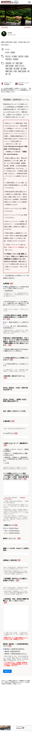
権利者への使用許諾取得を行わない (15, 654)
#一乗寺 (14, 56)
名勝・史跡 (19, 63)
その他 (6, 463)
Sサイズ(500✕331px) (11, 528)
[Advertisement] (16, 705)
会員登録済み (8, 290)
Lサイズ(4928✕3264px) (12, 533)
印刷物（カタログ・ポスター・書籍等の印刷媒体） (16, 450)
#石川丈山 (8, 59)
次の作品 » (27, 27)
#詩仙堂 (15, 59)
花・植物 (23, 68)
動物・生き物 (22, 71)
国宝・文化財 (9, 66)
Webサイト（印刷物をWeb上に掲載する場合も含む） (15, 454)
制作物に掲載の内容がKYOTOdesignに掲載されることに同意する (15, 350)
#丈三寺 (21, 56)
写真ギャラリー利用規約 (16, 247)
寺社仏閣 (8, 63)
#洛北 (26, 56)
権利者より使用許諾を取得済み (14, 649)
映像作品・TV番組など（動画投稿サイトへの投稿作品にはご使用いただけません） (16, 459)
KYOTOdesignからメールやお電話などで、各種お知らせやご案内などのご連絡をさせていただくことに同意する (16, 303)
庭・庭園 (16, 68)
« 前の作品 (4, 27)
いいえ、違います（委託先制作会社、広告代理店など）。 (16, 327)
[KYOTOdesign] (10, 3)
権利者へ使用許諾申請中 (12, 651)
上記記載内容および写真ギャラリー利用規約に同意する (16, 277)
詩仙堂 (13, 52)
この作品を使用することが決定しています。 (16, 364)
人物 (15, 71)
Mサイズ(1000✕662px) (11, 531)
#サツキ (8, 56)
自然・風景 (9, 68)
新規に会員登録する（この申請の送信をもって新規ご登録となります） (16, 287)
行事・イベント (19, 66)
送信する (7, 671)
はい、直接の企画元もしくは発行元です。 (16, 323)
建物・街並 (9, 71)
